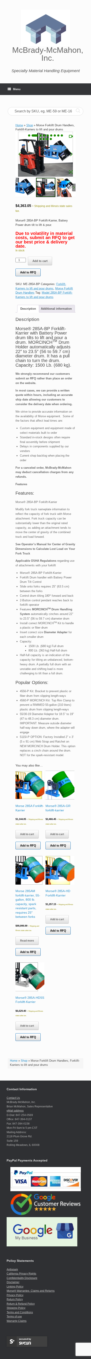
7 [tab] (55, 135)
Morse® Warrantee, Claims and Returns (31, 1290)
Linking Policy (15, 1286)
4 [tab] (44, 135)
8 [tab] (58, 135)
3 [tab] (38, 135)
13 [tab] (51, 139)
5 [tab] (48, 135)
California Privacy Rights (21, 1273)
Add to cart (39, 261)
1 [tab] (29, 135)
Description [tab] (28, 308)
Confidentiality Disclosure (22, 1278)
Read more (27, 940)
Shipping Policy (16, 1308)
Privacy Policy (15, 1295)
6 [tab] (51, 135)
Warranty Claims (17, 1320)
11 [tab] (44, 139)
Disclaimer (13, 1282)
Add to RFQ (28, 272)
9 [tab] (62, 135)
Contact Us (13, 1097)
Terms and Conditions (20, 1312)
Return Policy (15, 1299)
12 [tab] (47, 139)
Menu (17, 89)
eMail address (15, 1110)
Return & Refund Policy (21, 1303)
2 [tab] (33, 135)
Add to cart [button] (27, 834)
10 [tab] (40, 139)
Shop (24, 1060)
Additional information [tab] (56, 308)
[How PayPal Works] (45, 1190)
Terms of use (14, 1316)
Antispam (12, 1269)
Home (13, 1060)
